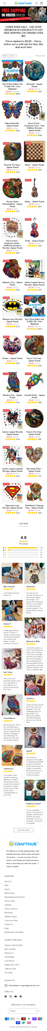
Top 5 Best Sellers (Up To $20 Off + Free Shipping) (34, 321)
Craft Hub (19, 1027)
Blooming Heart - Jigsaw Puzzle (34, 470)
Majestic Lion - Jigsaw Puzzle (12, 283)
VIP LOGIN (8, 973)
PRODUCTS (9, 953)
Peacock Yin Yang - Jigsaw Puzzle (12, 166)
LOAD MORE (23, 524)
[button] (4, 3)
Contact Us (9, 924)
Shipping (8, 905)
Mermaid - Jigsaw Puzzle (34, 85)
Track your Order (11, 920)
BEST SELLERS (10, 949)
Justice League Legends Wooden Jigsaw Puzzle (12, 470)
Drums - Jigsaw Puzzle (13, 358)
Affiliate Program (11, 917)
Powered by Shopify (30, 1027)
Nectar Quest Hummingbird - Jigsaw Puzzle (12, 204)
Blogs (7, 928)
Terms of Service (11, 909)
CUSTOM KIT (10, 961)
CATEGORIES (9, 957)
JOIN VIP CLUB (10, 969)
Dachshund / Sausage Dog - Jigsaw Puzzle (34, 506)
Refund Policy (10, 893)
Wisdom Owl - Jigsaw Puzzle (12, 396)
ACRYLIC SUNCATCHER (13, 945)
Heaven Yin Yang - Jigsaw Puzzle (34, 433)
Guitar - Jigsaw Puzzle (34, 201)
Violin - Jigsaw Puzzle (34, 241)
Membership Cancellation (14, 932)
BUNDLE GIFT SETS (12, 965)
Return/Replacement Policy (15, 897)
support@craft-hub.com (30, 985)
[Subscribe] (36, 1011)
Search (7, 889)
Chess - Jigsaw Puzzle (34, 165)
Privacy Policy (10, 901)
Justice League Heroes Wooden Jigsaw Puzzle (35, 283)
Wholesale (9, 913)
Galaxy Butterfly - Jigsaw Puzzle (12, 124)
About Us (8, 881)
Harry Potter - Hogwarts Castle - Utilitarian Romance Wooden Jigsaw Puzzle (13, 244)
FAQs (6, 885)
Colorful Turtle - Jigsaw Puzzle (34, 396)
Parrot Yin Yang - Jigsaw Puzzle (34, 359)
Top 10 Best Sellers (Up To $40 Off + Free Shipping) (12, 86)
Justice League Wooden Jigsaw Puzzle (12, 433)
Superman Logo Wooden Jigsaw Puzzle (13, 506)
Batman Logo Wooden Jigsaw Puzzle (12, 320)
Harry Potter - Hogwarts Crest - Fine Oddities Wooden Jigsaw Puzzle (34, 127)
